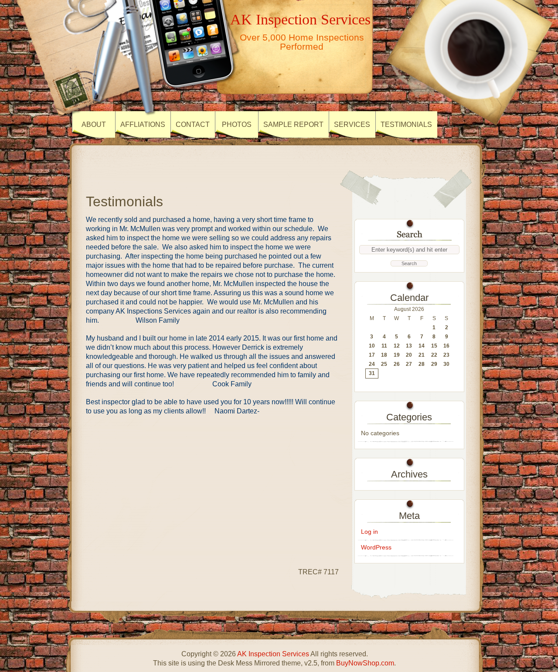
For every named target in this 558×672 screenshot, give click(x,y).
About (94, 124)
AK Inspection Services (300, 19)
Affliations (142, 124)
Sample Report (293, 124)
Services (352, 124)
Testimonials (406, 124)
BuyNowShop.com (365, 663)
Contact (193, 124)
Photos (237, 124)
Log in (369, 531)
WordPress (376, 547)
